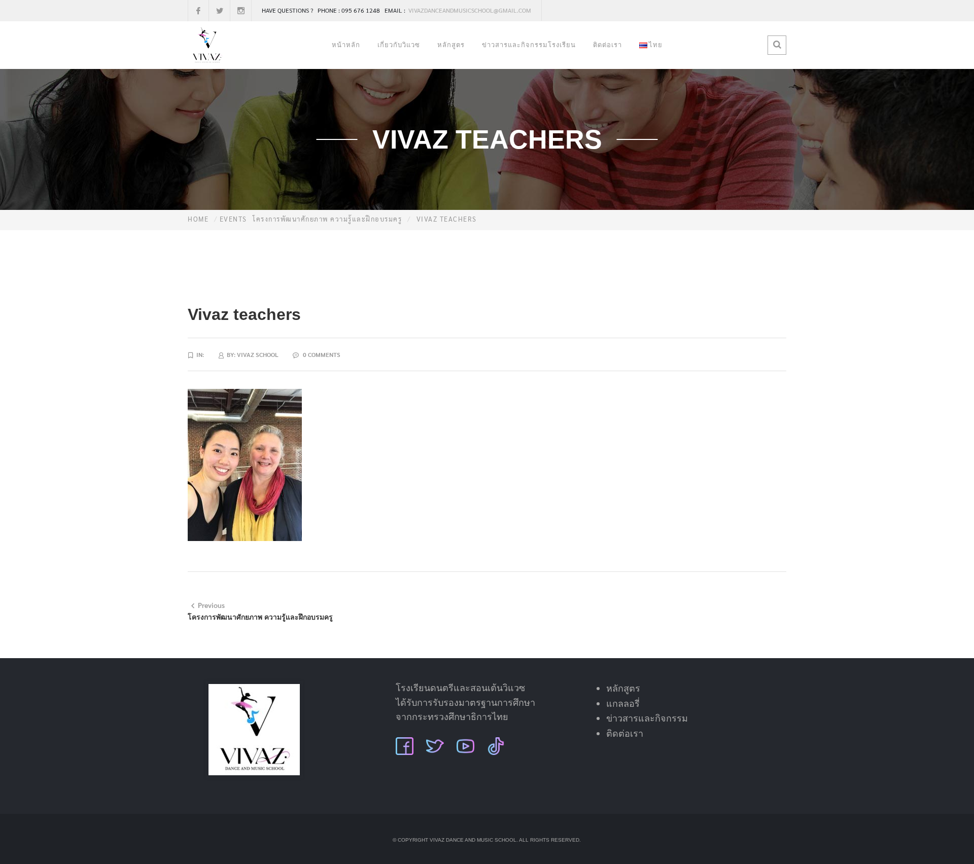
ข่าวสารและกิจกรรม (647, 718)
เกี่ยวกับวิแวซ (398, 45)
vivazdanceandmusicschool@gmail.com (469, 10)
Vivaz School (258, 354)
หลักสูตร (451, 45)
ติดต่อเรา (607, 45)
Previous (211, 604)
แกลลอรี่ (623, 704)
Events (233, 218)
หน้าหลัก (346, 45)
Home (198, 218)
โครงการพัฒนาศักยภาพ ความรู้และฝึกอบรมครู (327, 218)
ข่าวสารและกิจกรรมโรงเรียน (529, 45)
